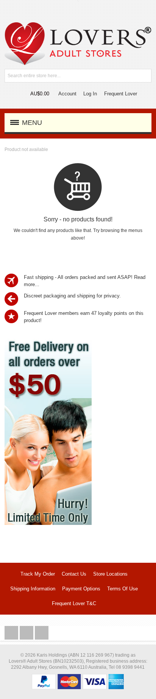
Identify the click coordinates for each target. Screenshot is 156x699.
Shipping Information (32, 589)
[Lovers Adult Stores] (78, 26)
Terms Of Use (122, 589)
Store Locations (110, 574)
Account (67, 94)
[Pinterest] (41, 633)
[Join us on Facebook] (12, 633)
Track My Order (37, 574)
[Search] (144, 76)
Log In (90, 94)
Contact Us (74, 574)
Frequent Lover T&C (74, 603)
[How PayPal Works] (78, 677)
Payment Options (81, 589)
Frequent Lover (120, 94)
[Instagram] (27, 633)
